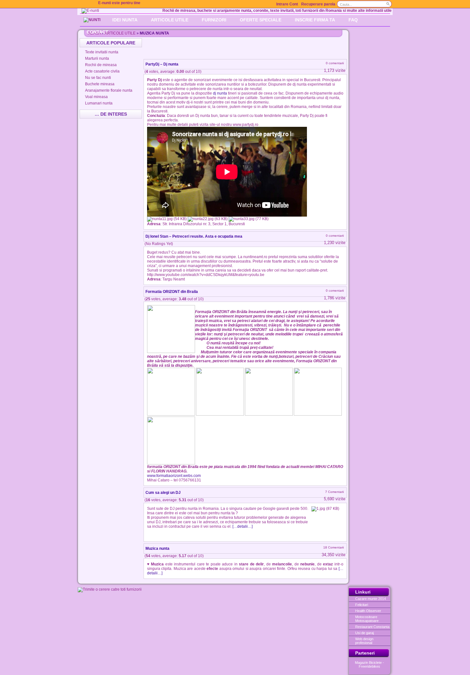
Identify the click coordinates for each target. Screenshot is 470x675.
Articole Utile (169, 19)
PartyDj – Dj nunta (161, 64)
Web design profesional (364, 641)
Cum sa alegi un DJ (163, 492)
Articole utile (120, 33)
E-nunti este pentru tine (119, 3)
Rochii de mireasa (101, 65)
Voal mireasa (96, 97)
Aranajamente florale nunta (108, 90)
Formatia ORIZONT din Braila (171, 291)
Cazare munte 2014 (370, 599)
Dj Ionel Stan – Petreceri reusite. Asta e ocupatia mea (193, 236)
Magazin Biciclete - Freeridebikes (369, 664)
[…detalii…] (242, 526)
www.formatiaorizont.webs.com (174, 475)
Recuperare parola (318, 4)
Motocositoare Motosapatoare (367, 619)
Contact (97, 32)
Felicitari (361, 605)
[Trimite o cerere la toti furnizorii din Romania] (110, 589)
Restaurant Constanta (372, 627)
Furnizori (214, 19)
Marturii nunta (97, 58)
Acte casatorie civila (102, 71)
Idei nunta (124, 19)
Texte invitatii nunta (101, 52)
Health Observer (368, 611)
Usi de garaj (364, 633)
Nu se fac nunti (98, 77)
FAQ (353, 19)
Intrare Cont (287, 4)
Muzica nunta (157, 548)
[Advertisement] (246, 48)
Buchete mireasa (99, 84)
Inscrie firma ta (315, 19)
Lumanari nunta (99, 103)
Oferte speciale (260, 19)
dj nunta (220, 93)
